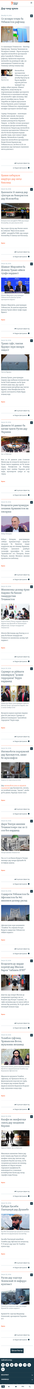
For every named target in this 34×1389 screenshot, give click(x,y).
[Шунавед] (9, 1386)
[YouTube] (16, 1386)
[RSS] (29, 1365)
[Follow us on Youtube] (12, 1365)
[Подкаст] (3, 1369)
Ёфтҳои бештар (17, 1351)
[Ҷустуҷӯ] (30, 1386)
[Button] (22, 163)
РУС (23, 1386)
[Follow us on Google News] (3, 1365)
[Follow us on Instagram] (16, 1365)
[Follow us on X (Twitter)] (20, 1365)
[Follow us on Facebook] (7, 1365)
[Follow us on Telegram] (25, 1365)
